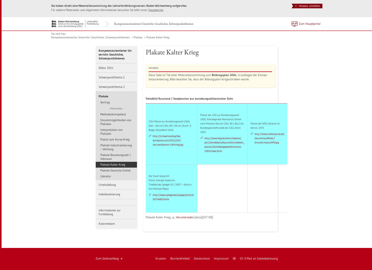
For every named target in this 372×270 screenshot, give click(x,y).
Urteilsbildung (107, 185)
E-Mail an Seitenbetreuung (261, 258)
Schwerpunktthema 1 (112, 77)
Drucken (160, 258)
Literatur (105, 176)
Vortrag (105, 102)
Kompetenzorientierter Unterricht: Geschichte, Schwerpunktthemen (153, 23)
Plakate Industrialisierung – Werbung (116, 147)
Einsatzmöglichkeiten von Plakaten (115, 122)
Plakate (138, 37)
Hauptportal (155, 10)
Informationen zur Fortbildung (110, 212)
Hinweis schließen (309, 6)
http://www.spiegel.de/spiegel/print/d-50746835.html (173, 197)
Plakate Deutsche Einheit (115, 170)
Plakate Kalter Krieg (158, 37)
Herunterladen (185, 217)
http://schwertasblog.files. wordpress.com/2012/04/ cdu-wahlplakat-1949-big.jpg (168, 140)
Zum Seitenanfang (107, 258)
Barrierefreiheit (180, 258)
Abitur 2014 (106, 68)
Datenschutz (202, 258)
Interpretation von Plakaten (111, 131)
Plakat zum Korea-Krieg (115, 139)
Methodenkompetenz (113, 114)
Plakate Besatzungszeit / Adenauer (115, 157)
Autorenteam (107, 223)
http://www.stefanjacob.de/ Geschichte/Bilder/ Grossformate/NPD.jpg (269, 138)
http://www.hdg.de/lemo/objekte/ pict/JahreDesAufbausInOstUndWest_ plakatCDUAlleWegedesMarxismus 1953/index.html (224, 145)
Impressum (221, 258)
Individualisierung (109, 194)
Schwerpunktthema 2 (112, 87)
